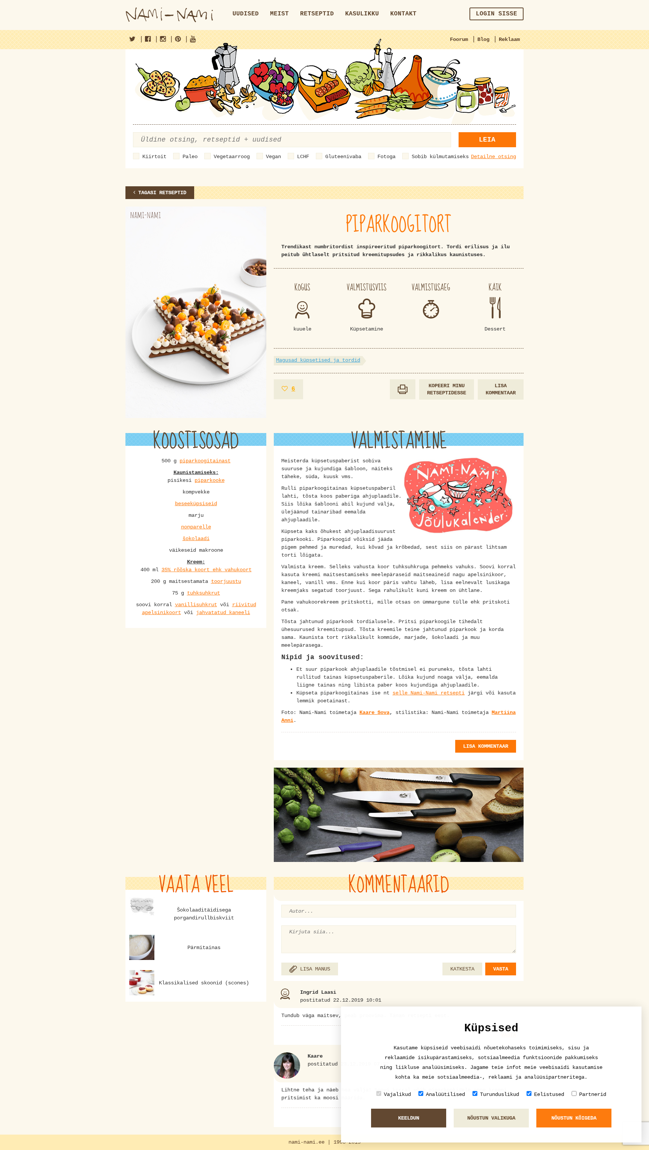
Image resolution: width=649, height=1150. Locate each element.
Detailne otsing (493, 157)
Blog (483, 39)
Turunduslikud (499, 1094)
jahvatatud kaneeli (223, 613)
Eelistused (549, 1094)
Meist (279, 14)
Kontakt (403, 14)
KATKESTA (462, 969)
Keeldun (408, 1118)
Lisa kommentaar (501, 389)
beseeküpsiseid (196, 504)
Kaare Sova (374, 712)
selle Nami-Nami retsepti (428, 693)
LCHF (303, 157)
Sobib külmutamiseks (440, 157)
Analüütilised (445, 1094)
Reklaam (509, 39)
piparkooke (210, 480)
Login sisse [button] (496, 14)
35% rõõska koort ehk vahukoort (206, 570)
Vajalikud (397, 1094)
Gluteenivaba (343, 157)
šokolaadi (196, 539)
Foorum (459, 39)
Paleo (190, 157)
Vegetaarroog (232, 157)
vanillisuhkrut (196, 605)
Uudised (245, 14)
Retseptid (317, 14)
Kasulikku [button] (362, 14)
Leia (487, 139)
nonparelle (196, 527)
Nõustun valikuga (491, 1118)
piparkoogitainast (205, 461)
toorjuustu (226, 581)
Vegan (273, 157)
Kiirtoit (154, 157)
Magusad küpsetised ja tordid (318, 360)
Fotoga (386, 157)
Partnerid (592, 1094)
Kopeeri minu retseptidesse (446, 389)
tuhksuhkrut (203, 593)
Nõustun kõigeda (573, 1118)
